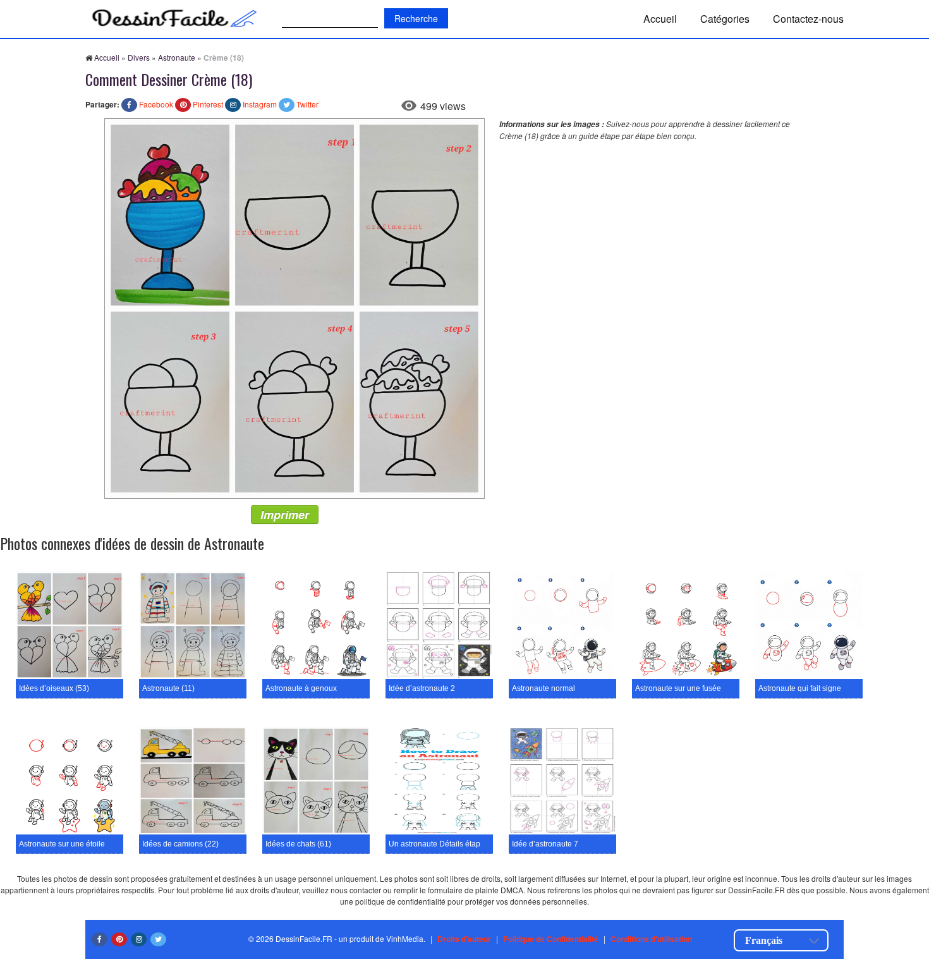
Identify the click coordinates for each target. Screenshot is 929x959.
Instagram (260, 104)
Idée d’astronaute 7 (545, 844)
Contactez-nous (808, 18)
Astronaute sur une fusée (678, 688)
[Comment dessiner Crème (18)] (294, 307)
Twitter (307, 104)
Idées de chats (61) (298, 844)
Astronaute (176, 57)
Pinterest (208, 104)
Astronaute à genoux (301, 688)
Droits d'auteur (464, 938)
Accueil (660, 18)
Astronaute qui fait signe (799, 688)
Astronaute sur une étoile (62, 844)
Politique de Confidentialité (550, 938)
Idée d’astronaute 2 (422, 688)
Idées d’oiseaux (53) (54, 688)
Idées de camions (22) (180, 844)
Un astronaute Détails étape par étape (454, 844)
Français (763, 940)
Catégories (725, 18)
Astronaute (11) (168, 688)
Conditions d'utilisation (651, 938)
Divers (139, 57)
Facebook (156, 104)
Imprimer (284, 514)
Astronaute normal (543, 688)
